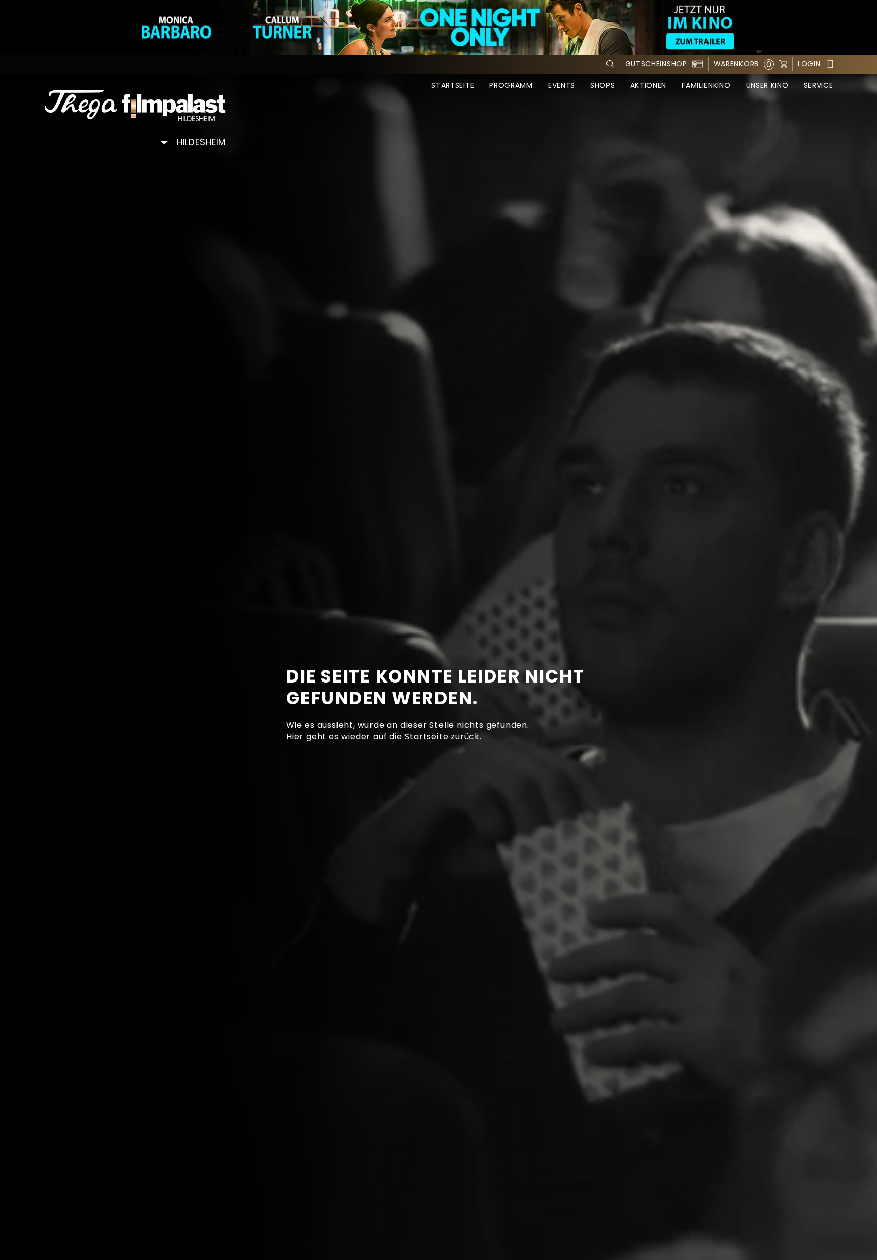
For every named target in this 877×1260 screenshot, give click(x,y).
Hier (294, 736)
